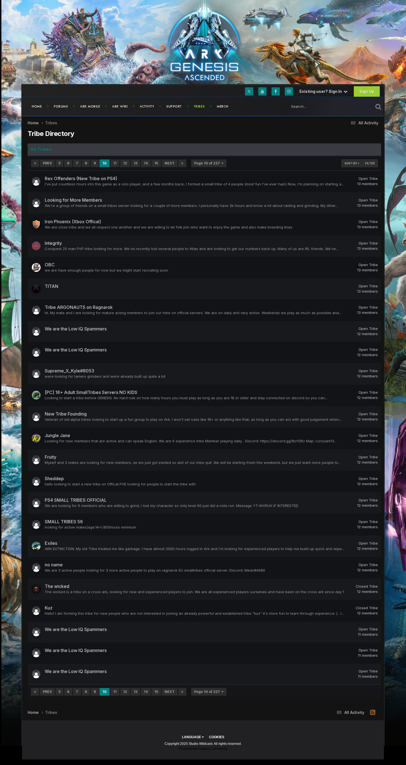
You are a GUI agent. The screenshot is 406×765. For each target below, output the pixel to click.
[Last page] (182, 163)
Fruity (50, 457)
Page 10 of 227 (208, 163)
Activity (147, 106)
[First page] (35, 163)
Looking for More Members (73, 200)
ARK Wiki (120, 106)
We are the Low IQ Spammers (76, 329)
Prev (47, 163)
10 (104, 163)
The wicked (57, 586)
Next (170, 163)
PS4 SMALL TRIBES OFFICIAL (76, 500)
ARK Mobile (90, 106)
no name (54, 564)
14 (146, 163)
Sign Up (366, 91)
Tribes (199, 106)
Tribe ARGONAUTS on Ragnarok (79, 307)
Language (192, 737)
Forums (61, 106)
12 (125, 163)
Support (174, 106)
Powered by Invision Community (203, 749)
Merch (222, 106)
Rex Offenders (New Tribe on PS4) (81, 178)
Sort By (351, 163)
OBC (50, 264)
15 (156, 163)
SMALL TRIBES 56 (64, 521)
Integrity (53, 243)
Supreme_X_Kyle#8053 (69, 371)
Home (37, 106)
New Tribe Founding (66, 414)
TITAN (51, 286)
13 (135, 163)
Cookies (216, 737)
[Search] (378, 106)
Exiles (51, 543)
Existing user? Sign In (321, 91)
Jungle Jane (57, 435)
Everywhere (356, 106)
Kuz (48, 608)
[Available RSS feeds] (372, 712)
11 (115, 163)
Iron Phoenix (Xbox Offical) (73, 221)
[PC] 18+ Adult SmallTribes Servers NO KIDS (91, 392)
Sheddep (54, 478)
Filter (370, 163)
